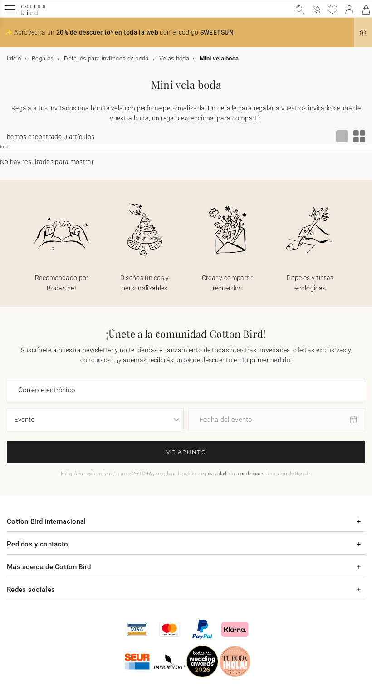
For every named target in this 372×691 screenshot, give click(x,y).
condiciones (251, 473)
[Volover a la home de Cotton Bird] (33, 13)
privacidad (216, 473)
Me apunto (186, 452)
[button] (363, 32)
